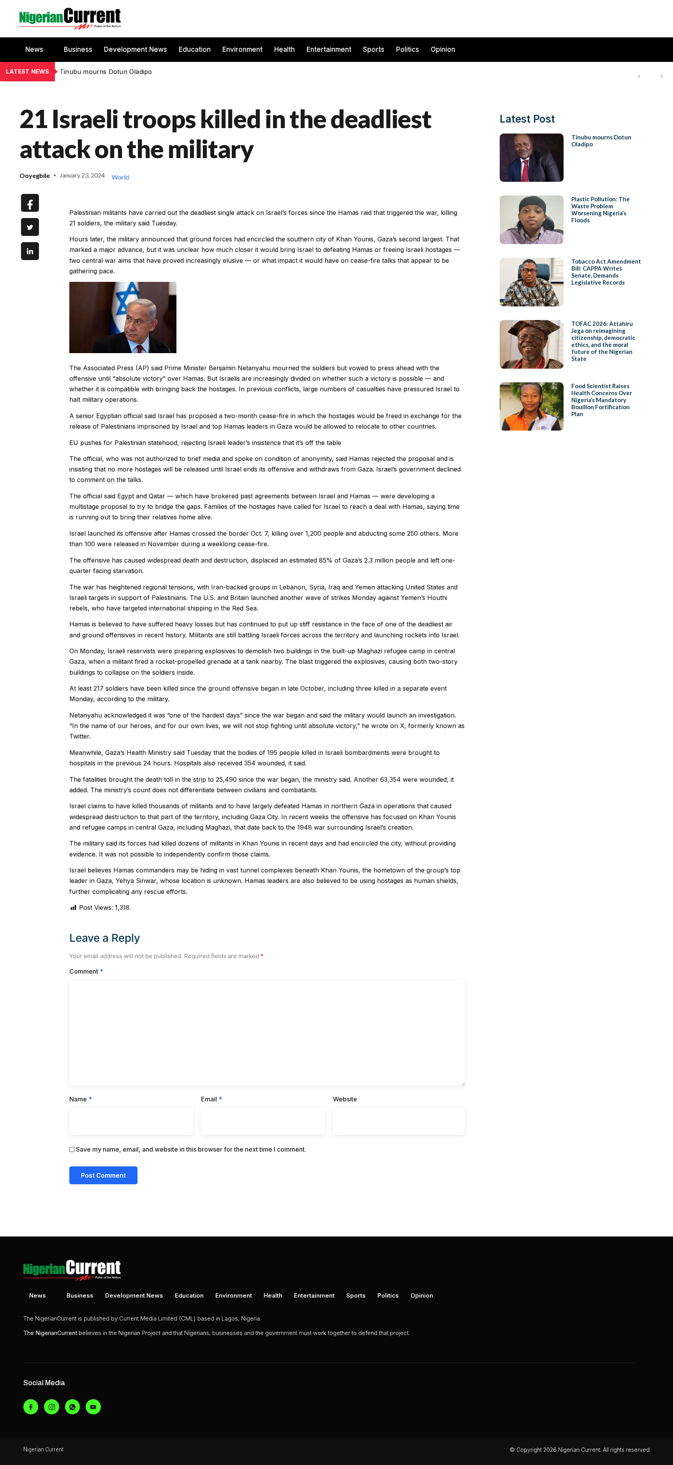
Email (211, 1099)
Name (80, 1099)
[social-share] (30, 203)
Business (78, 49)
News (34, 49)
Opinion (443, 49)
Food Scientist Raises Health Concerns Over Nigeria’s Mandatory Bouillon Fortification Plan (601, 399)
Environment (242, 49)
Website (345, 1099)
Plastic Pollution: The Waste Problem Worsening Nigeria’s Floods (158, 72)
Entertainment (329, 49)
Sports (373, 49)
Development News (135, 49)
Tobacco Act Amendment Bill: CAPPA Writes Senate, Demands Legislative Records (606, 272)
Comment (86, 971)
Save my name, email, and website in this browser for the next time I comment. (191, 1149)
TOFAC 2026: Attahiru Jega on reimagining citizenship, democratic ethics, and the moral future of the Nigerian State (603, 341)
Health (284, 49)
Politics (407, 49)
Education (195, 49)
